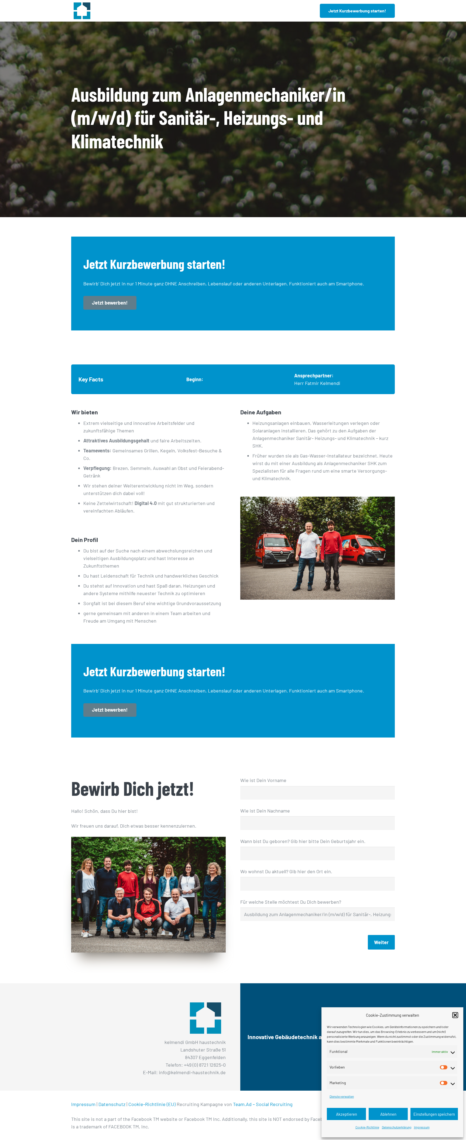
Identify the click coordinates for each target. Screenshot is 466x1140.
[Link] (82, 11)
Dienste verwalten (342, 1096)
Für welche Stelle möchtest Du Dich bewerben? (290, 902)
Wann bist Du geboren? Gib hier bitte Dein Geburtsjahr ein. (302, 841)
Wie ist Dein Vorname (263, 780)
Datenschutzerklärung (396, 1127)
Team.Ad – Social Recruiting (263, 1104)
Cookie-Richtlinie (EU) (152, 1104)
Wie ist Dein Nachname (265, 811)
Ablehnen (388, 1114)
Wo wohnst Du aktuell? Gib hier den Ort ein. (286, 871)
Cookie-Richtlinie (367, 1127)
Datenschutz (111, 1104)
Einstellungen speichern (434, 1114)
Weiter (381, 942)
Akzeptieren (346, 1114)
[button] (455, 1015)
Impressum (422, 1127)
